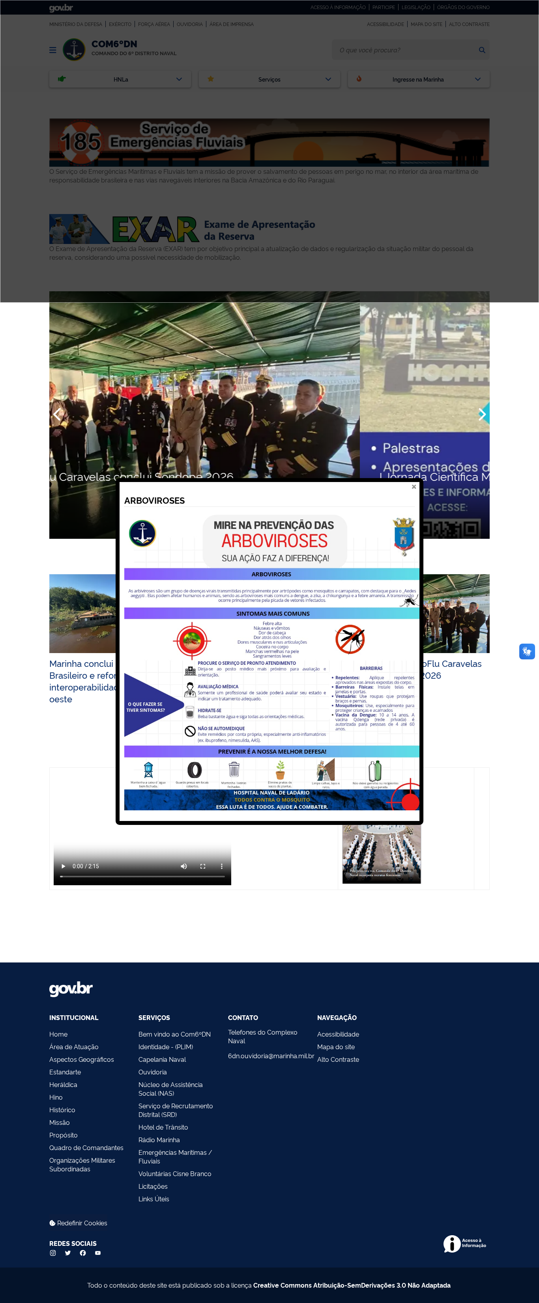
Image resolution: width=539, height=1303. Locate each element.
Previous (57, 414)
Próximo (481, 414)
